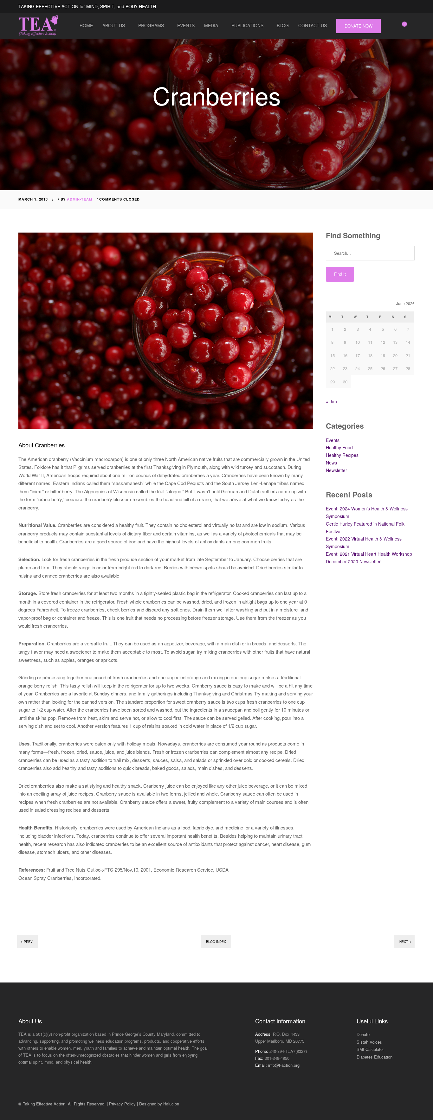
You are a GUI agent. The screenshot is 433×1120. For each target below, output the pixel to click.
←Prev (27, 941)
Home (86, 25)
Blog (283, 25)
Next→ (405, 941)
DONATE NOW (358, 26)
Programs (151, 25)
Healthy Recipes (342, 455)
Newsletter (336, 470)
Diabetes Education (374, 1057)
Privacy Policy (122, 1104)
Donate (363, 1034)
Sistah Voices (369, 1042)
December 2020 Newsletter (353, 561)
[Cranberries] (21, 896)
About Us (113, 25)
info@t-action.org (284, 1065)
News (331, 462)
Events (186, 25)
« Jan (331, 401)
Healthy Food (339, 447)
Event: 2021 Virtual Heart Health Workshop (369, 554)
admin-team (79, 199)
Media (211, 25)
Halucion (171, 1104)
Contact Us (312, 25)
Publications (247, 25)
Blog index (216, 941)
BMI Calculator (370, 1049)
